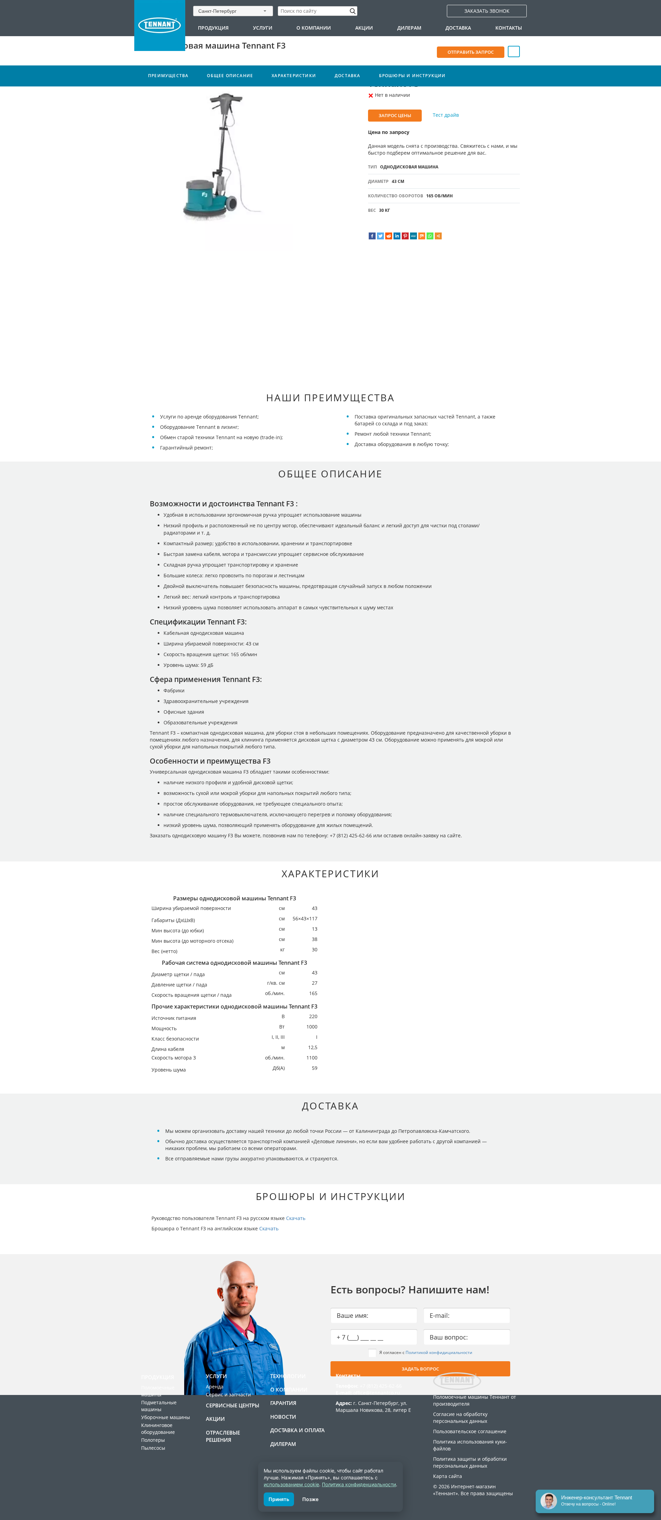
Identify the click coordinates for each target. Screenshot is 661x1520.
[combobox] (233, 11)
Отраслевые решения (223, 1436)
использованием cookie (291, 1484)
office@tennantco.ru (376, 1392)
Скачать (295, 1218)
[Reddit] (388, 235)
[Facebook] (372, 235)
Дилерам (409, 27)
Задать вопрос (420, 1369)
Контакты (508, 27)
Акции (364, 27)
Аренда (214, 1386)
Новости (283, 1416)
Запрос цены (395, 115)
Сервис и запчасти (228, 1394)
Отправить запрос (471, 52)
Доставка (458, 27)
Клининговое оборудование (158, 1428)
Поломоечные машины (158, 1391)
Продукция (213, 27)
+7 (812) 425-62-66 (381, 1386)
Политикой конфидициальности (439, 1352)
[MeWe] (413, 235)
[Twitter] (380, 235)
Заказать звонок (487, 11)
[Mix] (421, 235)
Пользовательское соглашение (469, 1431)
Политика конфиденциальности (359, 1484)
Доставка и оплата (297, 1430)
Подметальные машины (159, 1406)
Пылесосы (153, 1448)
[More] (438, 235)
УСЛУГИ (262, 27)
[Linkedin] (397, 235)
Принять (279, 1499)
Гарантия (283, 1402)
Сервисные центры (232, 1405)
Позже (310, 1499)
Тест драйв (446, 115)
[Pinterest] (405, 235)
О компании (313, 27)
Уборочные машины (165, 1417)
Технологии (288, 1376)
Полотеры (153, 1440)
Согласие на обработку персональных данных (460, 1417)
